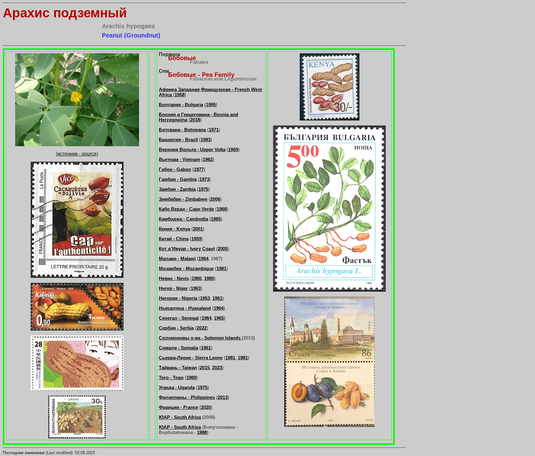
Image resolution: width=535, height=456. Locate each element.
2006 (215, 199)
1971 (214, 129)
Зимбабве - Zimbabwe (183, 199)
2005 (223, 248)
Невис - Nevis (174, 278)
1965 (216, 218)
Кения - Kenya (174, 228)
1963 (196, 288)
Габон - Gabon (175, 169)
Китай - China (174, 238)
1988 (202, 432)
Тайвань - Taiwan (178, 367)
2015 (205, 367)
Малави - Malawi (177, 258)
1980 (197, 278)
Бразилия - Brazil (178, 139)
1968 (222, 209)
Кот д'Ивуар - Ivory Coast (187, 248)
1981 (221, 268)
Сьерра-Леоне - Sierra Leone (191, 357)
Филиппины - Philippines (187, 397)
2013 (223, 397)
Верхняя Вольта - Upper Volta (192, 149)
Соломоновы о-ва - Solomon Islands (200, 337)
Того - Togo (171, 377)
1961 (217, 298)
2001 (198, 228)
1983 (206, 139)
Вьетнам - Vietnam (179, 159)
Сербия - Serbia (176, 328)
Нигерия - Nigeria (178, 298)
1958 (180, 94)
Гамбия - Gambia (178, 179)
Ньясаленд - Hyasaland (185, 308)
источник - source (77, 153)
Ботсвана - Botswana (182, 129)
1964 (203, 258)
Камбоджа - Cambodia (183, 218)
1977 (199, 169)
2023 (217, 367)
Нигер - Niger (173, 288)
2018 (195, 119)
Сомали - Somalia (178, 347)
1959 (196, 238)
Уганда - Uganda (177, 387)
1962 (208, 159)
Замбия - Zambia (177, 189)
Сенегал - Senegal (179, 318)
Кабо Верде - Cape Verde (186, 209)
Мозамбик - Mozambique (186, 268)
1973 (204, 179)
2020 (206, 407)
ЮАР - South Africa (180, 417)
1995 (211, 104)
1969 (233, 149)
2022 (202, 328)
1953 (205, 298)
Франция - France (178, 407)
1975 (203, 189)
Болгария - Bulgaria (181, 104)
